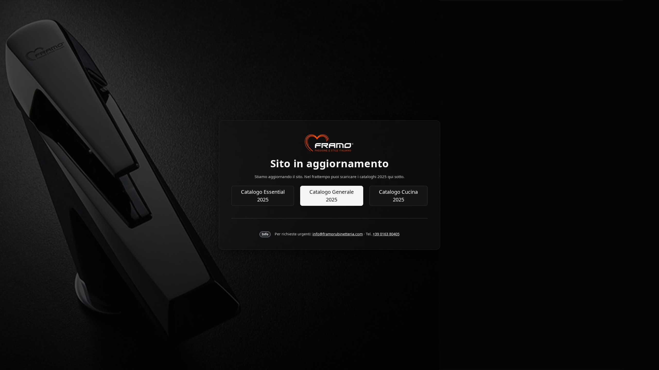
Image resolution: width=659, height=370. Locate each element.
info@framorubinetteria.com (338, 234)
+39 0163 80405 (386, 234)
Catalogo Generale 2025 (331, 195)
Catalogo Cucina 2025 (398, 195)
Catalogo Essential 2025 (263, 195)
